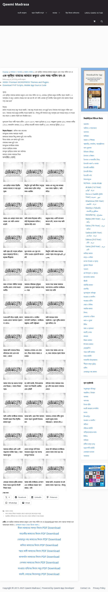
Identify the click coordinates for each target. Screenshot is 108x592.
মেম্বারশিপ (87, 348)
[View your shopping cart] (94, 21)
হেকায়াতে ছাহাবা (89, 451)
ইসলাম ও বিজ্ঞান (89, 155)
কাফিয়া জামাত (88, 253)
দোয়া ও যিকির (88, 304)
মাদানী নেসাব (88, 332)
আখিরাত (86, 135)
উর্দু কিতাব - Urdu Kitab (93, 183)
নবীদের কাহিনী (88, 428)
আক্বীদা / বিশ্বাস (89, 392)
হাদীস (85, 367)
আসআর (86, 400)
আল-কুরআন (88, 147)
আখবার (86, 396)
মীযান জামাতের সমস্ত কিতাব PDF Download (39, 527)
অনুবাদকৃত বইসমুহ (89, 388)
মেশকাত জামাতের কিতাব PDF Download (39, 562)
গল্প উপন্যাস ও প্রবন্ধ (91, 273)
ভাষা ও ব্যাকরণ (89, 328)
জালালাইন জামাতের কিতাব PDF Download (39, 556)
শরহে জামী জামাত (89, 352)
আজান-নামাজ (28, 72)
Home (5, 72)
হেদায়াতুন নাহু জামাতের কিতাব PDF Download (39, 539)
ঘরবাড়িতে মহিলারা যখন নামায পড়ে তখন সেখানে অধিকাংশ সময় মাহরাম (24, 516)
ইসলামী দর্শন (88, 175)
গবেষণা (86, 269)
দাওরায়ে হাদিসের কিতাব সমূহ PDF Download (39, 568)
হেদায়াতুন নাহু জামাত (90, 371)
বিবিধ (85, 324)
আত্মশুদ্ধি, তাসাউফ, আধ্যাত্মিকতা (94, 143)
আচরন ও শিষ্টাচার (89, 139)
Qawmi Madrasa (16, 4)
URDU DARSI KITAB (94, 12)
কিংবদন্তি (87, 416)
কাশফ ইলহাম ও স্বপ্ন (91, 261)
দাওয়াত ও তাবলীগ (89, 296)
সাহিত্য (86, 440)
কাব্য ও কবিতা (88, 257)
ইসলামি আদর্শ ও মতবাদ (91, 163)
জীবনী (85, 280)
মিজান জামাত (88, 340)
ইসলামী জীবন (88, 171)
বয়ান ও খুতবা (88, 320)
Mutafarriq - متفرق (94, 214)
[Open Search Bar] (101, 21)
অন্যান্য (86, 455)
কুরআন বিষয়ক (88, 265)
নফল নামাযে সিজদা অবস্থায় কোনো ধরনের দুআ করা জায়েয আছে (23, 513)
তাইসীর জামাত (88, 284)
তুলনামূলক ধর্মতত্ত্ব (89, 292)
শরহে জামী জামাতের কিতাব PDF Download (39, 551)
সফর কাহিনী (87, 355)
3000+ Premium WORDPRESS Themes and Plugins (26, 82)
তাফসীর (86, 288)
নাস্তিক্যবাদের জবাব (90, 432)
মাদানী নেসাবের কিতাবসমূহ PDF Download (39, 574)
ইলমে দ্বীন (87, 404)
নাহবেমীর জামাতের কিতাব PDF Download (39, 533)
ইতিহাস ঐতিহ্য (89, 151)
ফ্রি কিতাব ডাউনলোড (72, 12)
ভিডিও (86, 436)
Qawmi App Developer (64, 588)
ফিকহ (85, 312)
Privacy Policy (99, 588)
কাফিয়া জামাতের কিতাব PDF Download (39, 545)
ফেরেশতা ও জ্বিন (89, 316)
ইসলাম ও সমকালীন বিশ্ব (92, 159)
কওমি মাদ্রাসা (22, 12)
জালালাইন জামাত (89, 277)
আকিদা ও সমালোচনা (90, 128)
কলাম (85, 412)
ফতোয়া (55, 12)
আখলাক (86, 132)
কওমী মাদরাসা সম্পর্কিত (91, 408)
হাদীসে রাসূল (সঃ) (89, 444)
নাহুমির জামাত (88, 308)
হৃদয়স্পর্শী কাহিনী (89, 447)
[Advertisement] (54, 45)
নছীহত (86, 424)
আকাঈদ (86, 124)
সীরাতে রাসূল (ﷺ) (90, 363)
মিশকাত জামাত (88, 344)
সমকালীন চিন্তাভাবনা (90, 359)
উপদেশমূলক (87, 179)
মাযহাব (86, 336)
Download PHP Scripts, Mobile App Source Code (24, 85)
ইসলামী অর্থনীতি (89, 167)
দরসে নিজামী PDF (38, 12)
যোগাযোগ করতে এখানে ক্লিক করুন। (28, 524)
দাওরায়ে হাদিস (88, 300)
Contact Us (85, 588)
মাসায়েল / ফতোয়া (16, 72)
